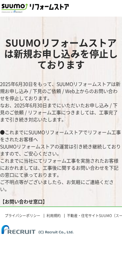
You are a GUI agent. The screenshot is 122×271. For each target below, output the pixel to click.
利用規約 (53, 215)
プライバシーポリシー (22, 215)
